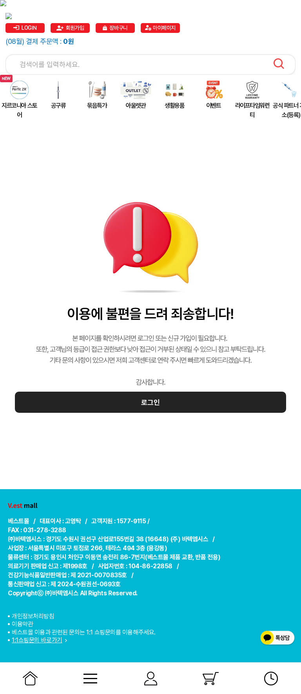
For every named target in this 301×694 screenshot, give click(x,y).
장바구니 (118, 28)
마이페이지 (164, 28)
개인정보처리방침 (33, 616)
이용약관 (22, 624)
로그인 (150, 402)
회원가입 (75, 28)
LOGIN (29, 28)
